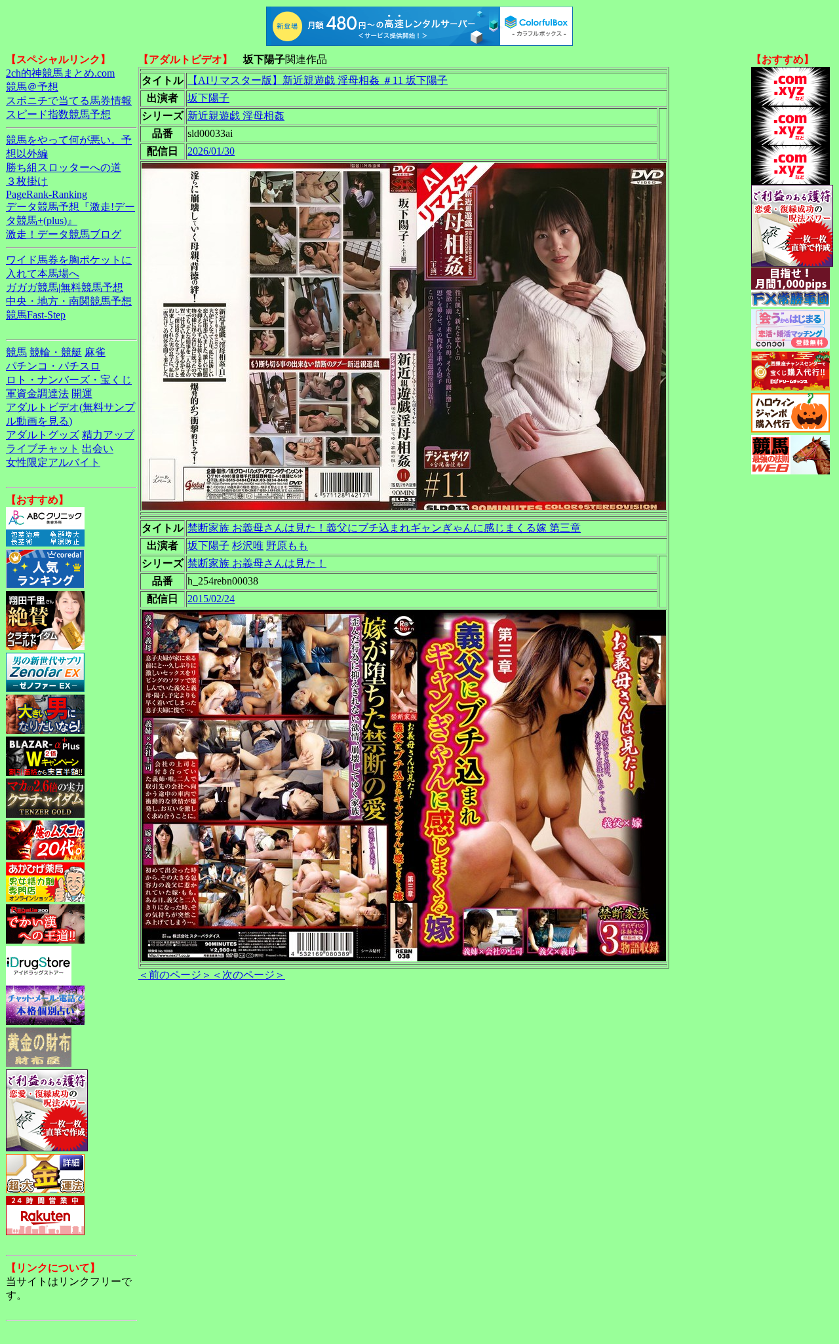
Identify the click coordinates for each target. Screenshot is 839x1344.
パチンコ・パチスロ (53, 366)
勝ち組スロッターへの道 (63, 167)
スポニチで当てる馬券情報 (69, 100)
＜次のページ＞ (248, 974)
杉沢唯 (247, 545)
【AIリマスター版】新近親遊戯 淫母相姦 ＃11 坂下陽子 (317, 80)
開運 (81, 393)
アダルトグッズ (42, 434)
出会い (97, 448)
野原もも (287, 545)
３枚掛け (27, 181)
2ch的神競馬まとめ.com (60, 73)
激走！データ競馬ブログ (63, 234)
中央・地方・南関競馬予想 (69, 301)
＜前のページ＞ (175, 974)
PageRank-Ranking (46, 194)
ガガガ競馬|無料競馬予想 (64, 287)
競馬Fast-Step (36, 314)
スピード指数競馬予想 (58, 114)
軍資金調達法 (37, 393)
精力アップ (108, 434)
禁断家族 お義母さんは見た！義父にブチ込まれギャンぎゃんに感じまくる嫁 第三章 (384, 527)
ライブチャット (42, 448)
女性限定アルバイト (53, 462)
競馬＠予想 (32, 86)
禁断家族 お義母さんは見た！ (256, 563)
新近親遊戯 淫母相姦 (235, 115)
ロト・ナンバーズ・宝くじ (69, 379)
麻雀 (95, 352)
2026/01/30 (211, 151)
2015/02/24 (211, 598)
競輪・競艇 (55, 352)
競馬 (16, 352)
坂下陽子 (208, 98)
